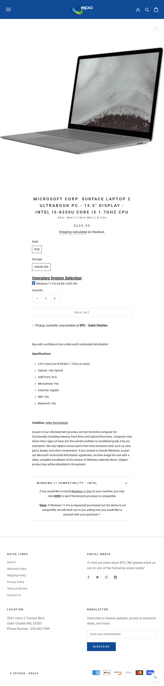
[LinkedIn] (115, 577)
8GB (37, 249)
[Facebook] (88, 577)
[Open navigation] (8, 9)
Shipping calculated (73, 232)
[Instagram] (106, 577)
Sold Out (82, 312)
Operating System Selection (57, 278)
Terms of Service (17, 588)
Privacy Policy (15, 582)
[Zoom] (155, 28)
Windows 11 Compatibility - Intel (67, 482)
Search (11, 562)
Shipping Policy (16, 575)
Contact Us (14, 595)
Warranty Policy (17, 568)
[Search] (147, 9)
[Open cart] (156, 9)
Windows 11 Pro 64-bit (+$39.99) (56, 283)
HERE (57, 496)
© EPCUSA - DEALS (24, 673)
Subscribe (101, 646)
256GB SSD (41, 266)
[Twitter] (97, 577)
